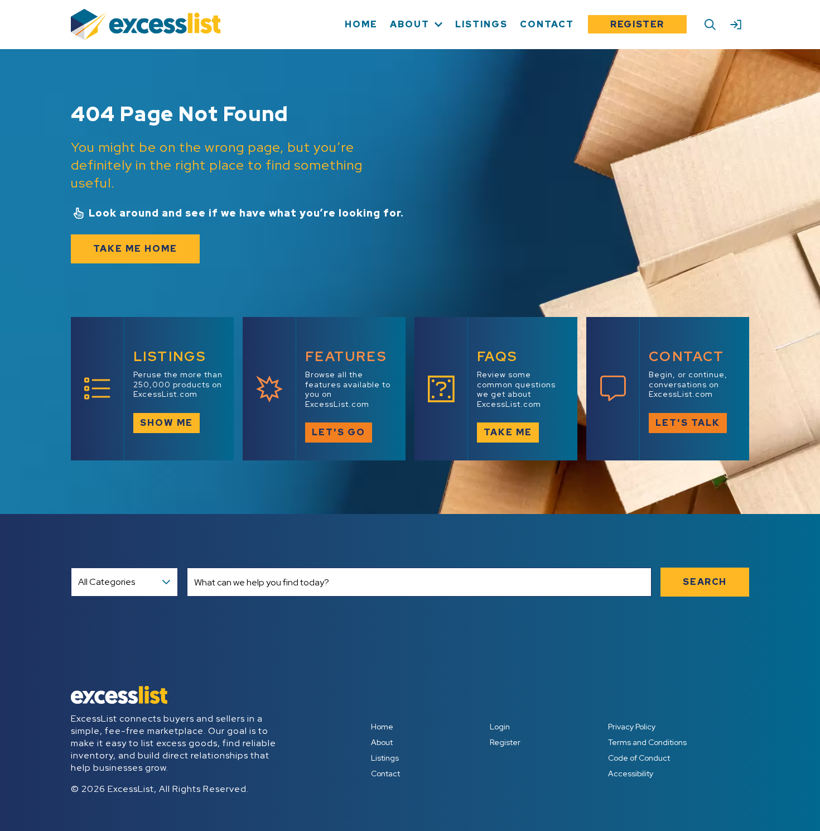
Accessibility (630, 773)
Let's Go (338, 432)
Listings (385, 758)
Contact (385, 773)
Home (382, 727)
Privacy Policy (631, 727)
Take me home (135, 248)
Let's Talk (687, 423)
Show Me (166, 423)
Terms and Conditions (647, 742)
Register (637, 24)
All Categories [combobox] (106, 582)
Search (705, 582)
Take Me (508, 432)
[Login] (735, 24)
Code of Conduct (639, 758)
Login (500, 727)
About (382, 742)
